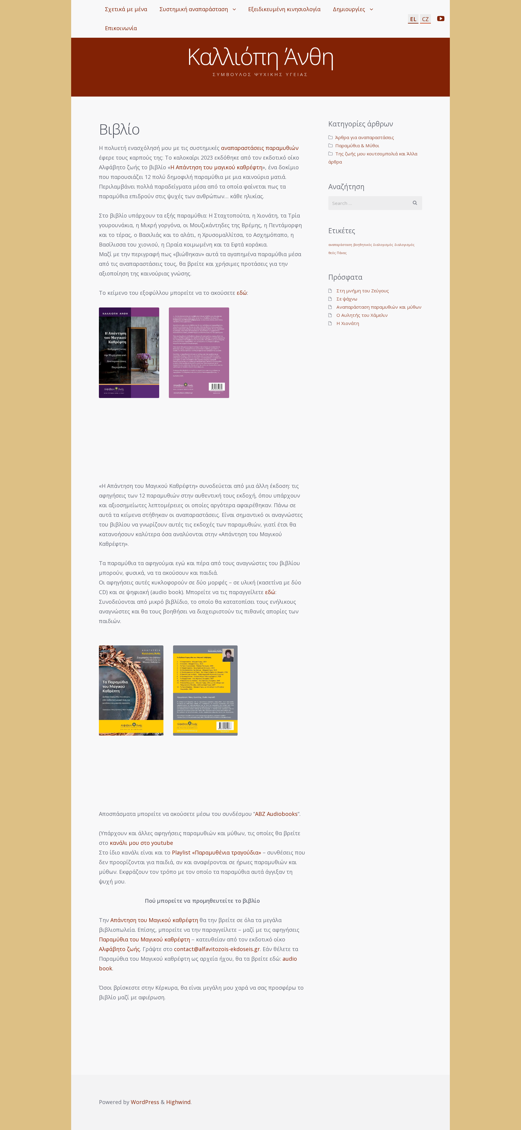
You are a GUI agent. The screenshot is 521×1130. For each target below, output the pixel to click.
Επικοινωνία (121, 28)
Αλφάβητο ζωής (119, 949)
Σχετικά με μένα (126, 9)
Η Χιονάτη (347, 323)
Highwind (178, 1102)
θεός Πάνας (337, 253)
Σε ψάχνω (346, 299)
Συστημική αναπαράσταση (193, 9)
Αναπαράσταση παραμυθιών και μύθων (379, 307)
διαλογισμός (404, 245)
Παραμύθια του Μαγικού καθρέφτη (144, 939)
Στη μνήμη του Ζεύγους (362, 291)
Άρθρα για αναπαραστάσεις (364, 137)
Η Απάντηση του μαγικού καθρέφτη (216, 167)
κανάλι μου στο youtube (141, 842)
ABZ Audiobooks (276, 813)
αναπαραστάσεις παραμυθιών (259, 147)
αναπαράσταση (340, 245)
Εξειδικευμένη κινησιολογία (284, 9)
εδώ (242, 292)
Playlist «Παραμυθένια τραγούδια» (216, 852)
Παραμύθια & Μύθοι (357, 145)
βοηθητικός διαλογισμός (373, 245)
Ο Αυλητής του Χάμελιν (362, 315)
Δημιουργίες (349, 9)
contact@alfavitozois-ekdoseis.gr (217, 949)
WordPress (145, 1102)
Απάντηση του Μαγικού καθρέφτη (154, 920)
